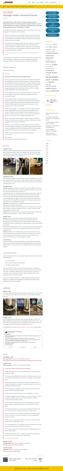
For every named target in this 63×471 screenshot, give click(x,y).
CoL (50, 47)
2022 (47, 152)
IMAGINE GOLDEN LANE (50, 68)
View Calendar (48, 104)
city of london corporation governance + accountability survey (52, 118)
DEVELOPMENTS (51, 62)
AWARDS (51, 44)
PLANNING (54, 80)
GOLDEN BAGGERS (49, 66)
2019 (47, 158)
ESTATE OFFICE (48, 64)
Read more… (30, 324)
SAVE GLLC (48, 84)
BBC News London (14, 438)
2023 (47, 150)
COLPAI (55, 47)
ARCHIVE (47, 44)
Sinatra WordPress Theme (42, 468)
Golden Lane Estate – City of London (24, 327)
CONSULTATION (52, 53)
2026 (47, 143)
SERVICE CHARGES (51, 86)
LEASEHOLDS (50, 70)
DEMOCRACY (50, 58)
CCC (47, 47)
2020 (47, 156)
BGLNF (55, 44)
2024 (47, 148)
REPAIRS (10, 12)
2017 (47, 163)
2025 (47, 145)
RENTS (47, 82)
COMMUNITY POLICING (50, 51)
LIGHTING (48, 74)
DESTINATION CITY (49, 60)
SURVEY (48, 91)
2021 (47, 154)
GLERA (5, 12)
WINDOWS (55, 91)
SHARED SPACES (51, 88)
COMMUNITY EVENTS (50, 49)
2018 (47, 160)
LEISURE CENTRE (51, 73)
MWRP (48, 80)
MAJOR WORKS (52, 77)
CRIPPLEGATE (50, 55)
